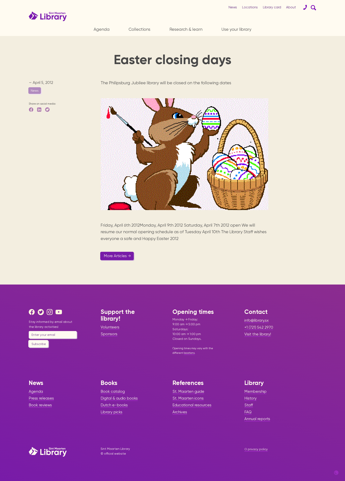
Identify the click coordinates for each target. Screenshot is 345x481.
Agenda (102, 29)
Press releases (41, 398)
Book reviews (40, 405)
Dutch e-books (114, 405)
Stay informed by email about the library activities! (50, 324)
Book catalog (113, 391)
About (291, 7)
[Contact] (303, 7)
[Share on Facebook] (31, 109)
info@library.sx (256, 320)
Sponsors (109, 334)
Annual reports (257, 419)
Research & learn (186, 29)
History (250, 398)
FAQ (248, 412)
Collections (139, 29)
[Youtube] (59, 312)
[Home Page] (48, 451)
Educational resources (191, 405)
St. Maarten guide (188, 391)
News (232, 7)
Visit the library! (257, 334)
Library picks (111, 412)
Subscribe (39, 344)
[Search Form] (312, 7)
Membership (255, 391)
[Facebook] (33, 312)
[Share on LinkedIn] (39, 109)
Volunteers (110, 327)
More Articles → (117, 256)
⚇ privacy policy (256, 449)
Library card (272, 7)
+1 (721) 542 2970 (258, 327)
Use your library (236, 29)
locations (189, 352)
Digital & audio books (119, 398)
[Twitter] (42, 312)
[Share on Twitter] (47, 109)
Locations (250, 7)
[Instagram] (51, 312)
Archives (179, 412)
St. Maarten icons (188, 398)
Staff (248, 405)
